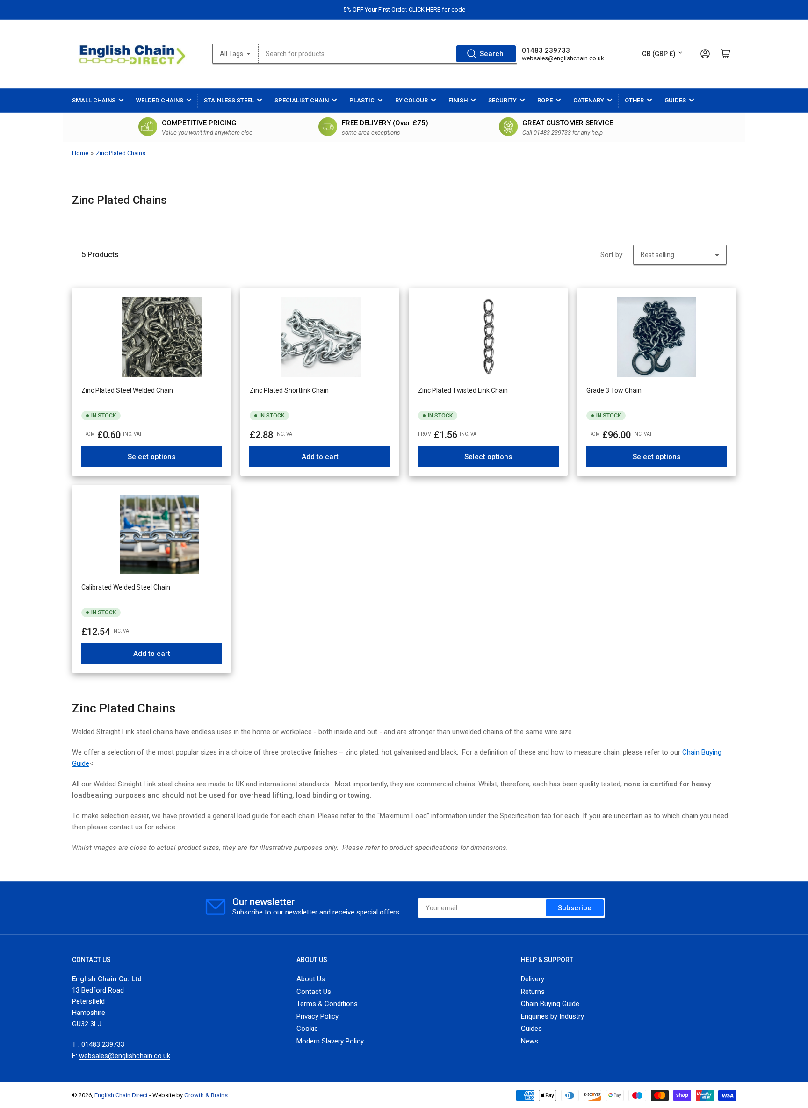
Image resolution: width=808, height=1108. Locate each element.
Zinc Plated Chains (120, 153)
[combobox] (388, 54)
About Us (310, 979)
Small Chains (93, 100)
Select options (151, 457)
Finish (458, 100)
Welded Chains (159, 100)
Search (492, 54)
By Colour (411, 100)
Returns (533, 991)
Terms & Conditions (327, 1004)
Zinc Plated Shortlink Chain (289, 390)
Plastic (362, 100)
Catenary (588, 100)
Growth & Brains (206, 1095)
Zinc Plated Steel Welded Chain (127, 390)
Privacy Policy (317, 1016)
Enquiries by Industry (552, 1016)
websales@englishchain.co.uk (563, 58)
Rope (545, 100)
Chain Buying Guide (550, 1004)
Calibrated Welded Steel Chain (125, 587)
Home (80, 153)
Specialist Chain (301, 100)
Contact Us (313, 991)
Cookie (307, 1028)
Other (634, 100)
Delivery (532, 979)
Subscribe (575, 908)
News (529, 1041)
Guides (675, 100)
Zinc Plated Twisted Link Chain (463, 390)
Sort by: (612, 255)
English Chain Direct (121, 1095)
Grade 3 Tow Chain (614, 390)
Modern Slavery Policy (330, 1041)
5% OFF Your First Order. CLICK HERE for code (404, 9)
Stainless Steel (229, 100)
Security (502, 100)
